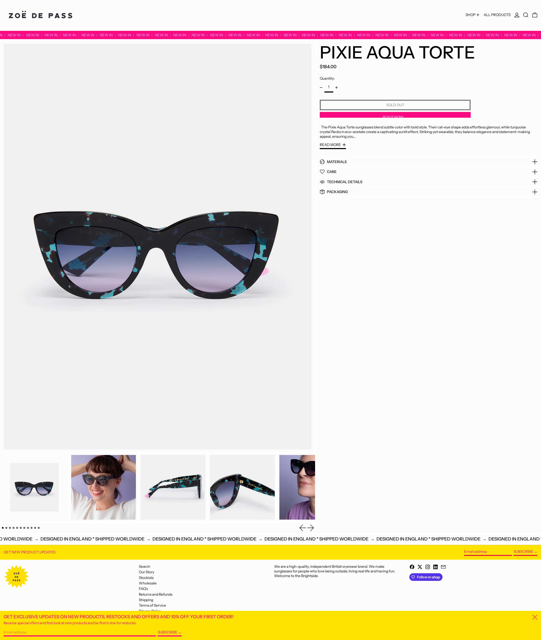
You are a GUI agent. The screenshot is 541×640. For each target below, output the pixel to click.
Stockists (146, 578)
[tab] (3, 528)
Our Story (146, 572)
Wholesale (148, 583)
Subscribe (523, 551)
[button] (526, 15)
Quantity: (327, 78)
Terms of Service (152, 605)
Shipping (146, 600)
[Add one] (336, 87)
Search (144, 566)
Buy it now (393, 116)
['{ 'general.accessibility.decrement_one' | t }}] (321, 87)
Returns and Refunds (155, 594)
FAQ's (143, 589)
